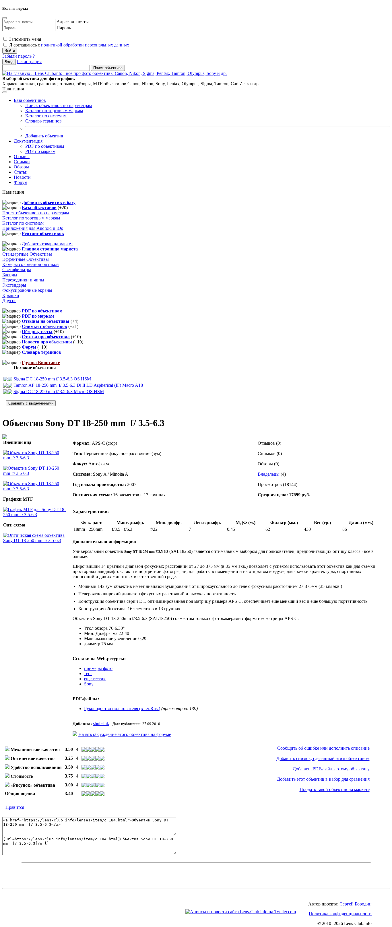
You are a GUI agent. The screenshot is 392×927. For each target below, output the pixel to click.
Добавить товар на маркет (47, 243)
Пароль (64, 27)
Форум (20, 182)
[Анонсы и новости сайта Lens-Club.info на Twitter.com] (240, 911)
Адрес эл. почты (73, 21)
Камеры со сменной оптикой (30, 264)
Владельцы (269, 474)
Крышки (10, 295)
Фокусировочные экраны (27, 290)
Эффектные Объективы (25, 259)
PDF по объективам (44, 146)
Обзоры (21, 166)
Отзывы (22, 156)
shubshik (101, 723)
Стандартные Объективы (27, 254)
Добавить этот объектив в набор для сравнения (323, 779)
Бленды (9, 274)
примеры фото (98, 668)
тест (88, 673)
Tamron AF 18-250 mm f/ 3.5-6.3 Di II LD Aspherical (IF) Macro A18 (78, 385)
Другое (9, 300)
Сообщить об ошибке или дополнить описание (323, 748)
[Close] (4, 18)
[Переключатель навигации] (4, 92)
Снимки (22, 161)
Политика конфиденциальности (340, 913)
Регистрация (29, 61)
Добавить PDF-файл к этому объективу (331, 768)
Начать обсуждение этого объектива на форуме (124, 734)
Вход (9, 62)
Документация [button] (28, 141)
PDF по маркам (40, 151)
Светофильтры (16, 269)
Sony (89, 683)
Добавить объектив (44, 135)
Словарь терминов (43, 120)
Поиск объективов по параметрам (58, 105)
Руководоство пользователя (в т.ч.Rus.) (122, 708)
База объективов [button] (30, 100)
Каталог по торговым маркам (54, 110)
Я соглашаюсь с (68, 44)
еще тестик (95, 678)
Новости (22, 177)
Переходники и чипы (23, 279)
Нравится (14, 807)
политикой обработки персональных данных (85, 44)
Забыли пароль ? (18, 56)
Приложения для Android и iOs (32, 228)
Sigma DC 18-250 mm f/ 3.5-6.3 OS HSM (52, 378)
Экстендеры (14, 285)
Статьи (21, 172)
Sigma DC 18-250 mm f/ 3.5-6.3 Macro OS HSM (58, 391)
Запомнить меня (24, 39)
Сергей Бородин (355, 903)
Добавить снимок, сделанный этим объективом (323, 758)
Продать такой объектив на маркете (335, 789)
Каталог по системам (46, 115)
